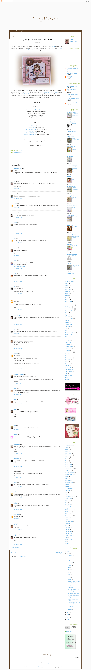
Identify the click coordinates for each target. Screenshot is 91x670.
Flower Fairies (68, 317)
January (70, 609)
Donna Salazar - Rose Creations (50, 92)
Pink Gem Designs (26, 94)
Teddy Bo (67, 366)
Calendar (67, 297)
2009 (68, 617)
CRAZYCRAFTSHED (18, 168)
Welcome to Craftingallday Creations (72, 166)
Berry (15, 329)
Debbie (15, 503)
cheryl (15, 203)
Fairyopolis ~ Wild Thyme (73, 593)
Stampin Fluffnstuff (71, 122)
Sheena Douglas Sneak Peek (74, 602)
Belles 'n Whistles (68, 291)
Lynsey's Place (70, 225)
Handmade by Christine (72, 112)
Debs (15, 339)
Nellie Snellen (68, 336)
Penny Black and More (71, 86)
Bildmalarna (67, 293)
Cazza (15, 409)
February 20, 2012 (18, 429)
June (69, 570)
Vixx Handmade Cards (71, 186)
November (70, 558)
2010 (68, 614)
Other (66, 338)
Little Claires (68, 326)
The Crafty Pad (68, 368)
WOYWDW (67, 379)
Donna (15, 388)
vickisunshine (16, 458)
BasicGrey (67, 285)
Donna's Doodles (70, 215)
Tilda (66, 373)
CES (32, 126)
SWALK (66, 362)
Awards (66, 283)
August (70, 565)
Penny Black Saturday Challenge (71, 90)
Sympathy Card (75, 216)
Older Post (59, 553)
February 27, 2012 (17, 530)
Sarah (15, 299)
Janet (15, 194)
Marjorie (15, 535)
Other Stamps (68, 340)
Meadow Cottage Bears (70, 332)
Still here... (74, 123)
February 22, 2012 (18, 487)
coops (15, 273)
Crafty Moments (46, 19)
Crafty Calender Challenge (72, 94)
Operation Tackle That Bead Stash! (73, 69)
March (69, 577)
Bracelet (67, 295)
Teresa (15, 482)
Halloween (67, 320)
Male (66, 330)
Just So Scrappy (38, 667)
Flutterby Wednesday (31, 129)
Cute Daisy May (68, 307)
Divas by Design (32, 127)
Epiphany (67, 315)
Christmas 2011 (68, 301)
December (70, 555)
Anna (15, 425)
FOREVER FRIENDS (69, 318)
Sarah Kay (67, 354)
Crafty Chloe (69, 264)
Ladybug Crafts (68, 324)
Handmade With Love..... (71, 235)
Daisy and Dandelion (69, 309)
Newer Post (14, 553)
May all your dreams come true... (74, 170)
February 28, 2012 (18, 544)
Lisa (16, 150)
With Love (74, 255)
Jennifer (15, 213)
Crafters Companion (69, 305)
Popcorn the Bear (69, 352)
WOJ (66, 377)
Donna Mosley (17, 315)
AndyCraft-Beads (69, 281)
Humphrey (67, 322)
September (70, 563)
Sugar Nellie (67, 360)
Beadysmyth (69, 77)
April (69, 574)
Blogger (48, 663)
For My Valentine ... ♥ (72, 585)
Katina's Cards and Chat (72, 254)
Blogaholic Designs (63, 667)
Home (12, 31)
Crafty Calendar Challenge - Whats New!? (75, 238)
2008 (68, 619)
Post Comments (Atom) (21, 556)
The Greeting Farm (69, 369)
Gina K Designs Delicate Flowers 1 (75, 115)
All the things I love (71, 146)
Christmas (67, 299)
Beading (67, 287)
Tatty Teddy (67, 364)
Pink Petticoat (68, 348)
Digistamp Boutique (69, 311)
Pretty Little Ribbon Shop (32, 133)
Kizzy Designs (70, 156)
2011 (68, 612)
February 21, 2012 (18, 466)
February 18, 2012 (18, 176)
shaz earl (16, 353)
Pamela (15, 248)
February (70, 579)
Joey (15, 238)
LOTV (66, 328)
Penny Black (67, 344)
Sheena (66, 356)
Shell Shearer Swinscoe (19, 374)
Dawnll (15, 261)
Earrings (67, 313)
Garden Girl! (74, 207)
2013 (68, 551)
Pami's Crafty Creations (72, 206)
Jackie (15, 399)
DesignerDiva (69, 244)
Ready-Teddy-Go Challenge (73, 103)
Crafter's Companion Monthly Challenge (73, 99)
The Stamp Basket (69, 371)
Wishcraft (69, 176)
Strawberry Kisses (69, 358)
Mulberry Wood (68, 334)
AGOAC (53, 46)
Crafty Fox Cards (70, 273)
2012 (68, 553)
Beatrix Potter (68, 289)
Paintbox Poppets (69, 342)
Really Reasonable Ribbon (30, 134)
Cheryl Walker (17, 444)
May (69, 572)
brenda (15, 222)
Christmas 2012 (68, 303)
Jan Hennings (16, 492)
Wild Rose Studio (68, 375)
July (69, 567)
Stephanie (16, 434)
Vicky (15, 181)
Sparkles (31, 131)
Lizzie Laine (16, 514)
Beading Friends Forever (72, 73)
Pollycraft (67, 350)
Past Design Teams (20, 31)
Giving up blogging (70, 133)
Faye (27, 90)
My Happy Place (70, 137)
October (70, 560)
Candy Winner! (71, 587)
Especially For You (70, 196)
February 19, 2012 (18, 348)
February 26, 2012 (18, 518)
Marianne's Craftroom (71, 131)
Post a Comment (15, 547)
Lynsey (15, 524)
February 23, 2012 (18, 509)
